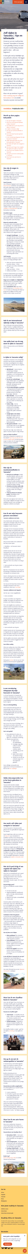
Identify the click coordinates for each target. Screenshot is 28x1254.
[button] (14, 108)
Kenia (2, 1199)
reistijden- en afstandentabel (10, 208)
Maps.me (7, 836)
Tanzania (3, 1196)
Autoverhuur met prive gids (7, 1213)
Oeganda (3, 1194)
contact (11, 660)
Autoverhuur (4, 1211)
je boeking (11, 1031)
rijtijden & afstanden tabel (17, 857)
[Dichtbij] (25, 1236)
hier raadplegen (13, 768)
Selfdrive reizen (4, 1209)
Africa (2, 1192)
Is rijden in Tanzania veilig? (13, 129)
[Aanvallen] (25, 1251)
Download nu (7, 1244)
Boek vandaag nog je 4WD (10, 1157)
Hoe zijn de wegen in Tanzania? (14, 120)
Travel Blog (17, 587)
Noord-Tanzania (7, 185)
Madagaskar (4, 1201)
